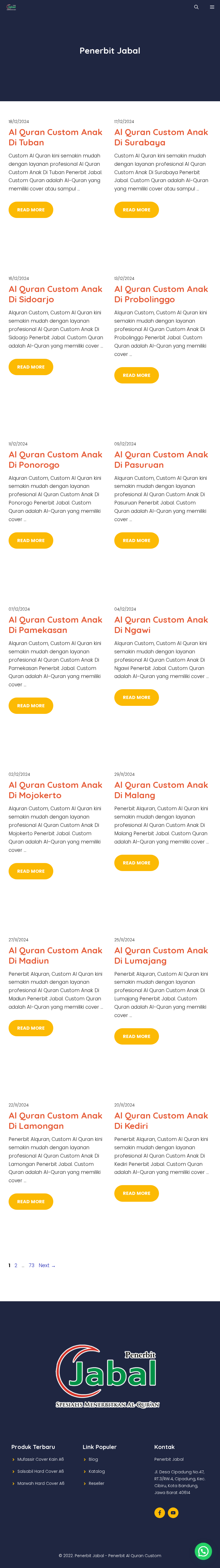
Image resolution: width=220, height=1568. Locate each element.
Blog (93, 1459)
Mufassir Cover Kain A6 (40, 1459)
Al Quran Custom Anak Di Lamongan (56, 1120)
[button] (203, 1551)
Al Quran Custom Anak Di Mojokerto (56, 789)
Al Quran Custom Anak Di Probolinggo (161, 294)
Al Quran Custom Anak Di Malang (161, 789)
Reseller (96, 1483)
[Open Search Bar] (196, 7)
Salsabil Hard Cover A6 (40, 1471)
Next (47, 1265)
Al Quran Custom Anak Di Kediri (161, 1120)
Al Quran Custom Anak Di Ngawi (161, 624)
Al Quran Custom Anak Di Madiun (56, 955)
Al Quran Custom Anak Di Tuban (56, 137)
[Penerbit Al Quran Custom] (11, 7)
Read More (31, 210)
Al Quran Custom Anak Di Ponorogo (56, 459)
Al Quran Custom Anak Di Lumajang (161, 955)
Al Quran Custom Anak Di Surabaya (161, 137)
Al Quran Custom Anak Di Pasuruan (161, 459)
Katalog (97, 1471)
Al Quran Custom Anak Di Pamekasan (56, 624)
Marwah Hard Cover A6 (40, 1483)
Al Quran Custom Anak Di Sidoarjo (56, 294)
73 (32, 1265)
